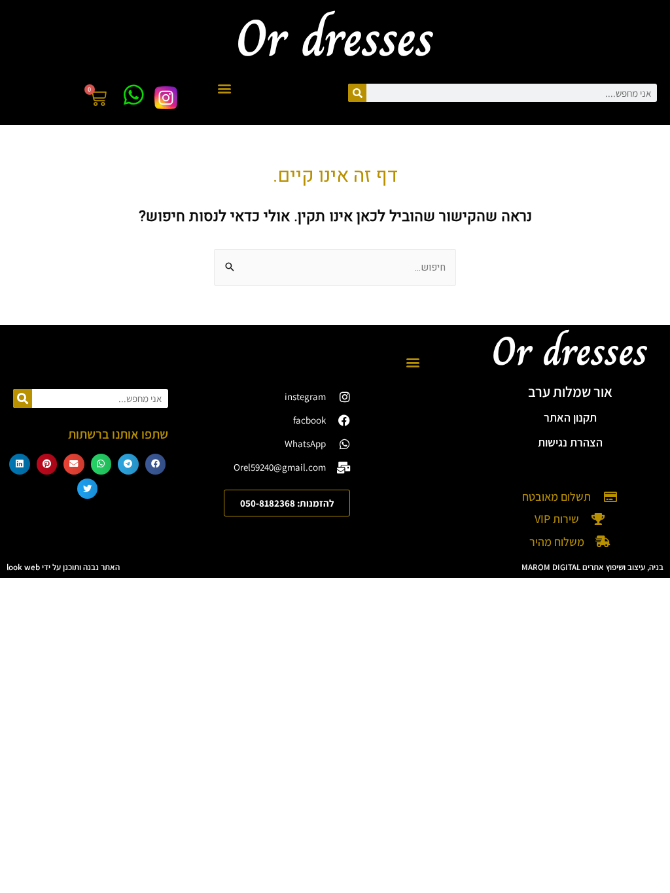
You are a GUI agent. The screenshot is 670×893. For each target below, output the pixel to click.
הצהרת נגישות (570, 442)
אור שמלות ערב (570, 391)
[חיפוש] (357, 93)
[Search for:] (335, 267)
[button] (225, 88)
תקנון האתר (570, 417)
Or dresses (569, 351)
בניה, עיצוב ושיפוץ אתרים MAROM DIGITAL (592, 567)
